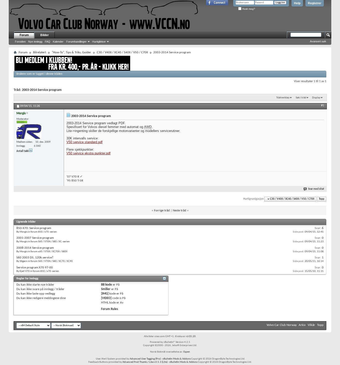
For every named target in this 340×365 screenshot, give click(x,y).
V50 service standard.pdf (84, 142)
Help (297, 3)
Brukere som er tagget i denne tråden (39, 73)
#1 (322, 105)
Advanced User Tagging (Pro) (145, 359)
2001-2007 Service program (35, 238)
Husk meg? (248, 8)
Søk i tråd (301, 97)
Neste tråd (179, 210)
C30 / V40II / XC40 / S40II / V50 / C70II (122, 52)
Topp (321, 199)
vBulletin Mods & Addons (177, 359)
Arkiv (302, 325)
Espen (186, 352)
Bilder (44, 35)
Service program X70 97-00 (34, 267)
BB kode (106, 284)
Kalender (58, 41)
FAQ (47, 41)
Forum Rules (109, 309)
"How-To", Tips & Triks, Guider (71, 52)
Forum (24, 35)
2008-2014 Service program (35, 247)
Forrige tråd (162, 210)
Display (316, 97)
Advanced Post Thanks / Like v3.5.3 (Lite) (145, 362)
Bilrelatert (39, 52)
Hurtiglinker (99, 41)
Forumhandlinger (76, 41)
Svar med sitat (316, 189)
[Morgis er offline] (28, 131)
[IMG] (105, 293)
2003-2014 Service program (41, 90)
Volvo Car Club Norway (282, 325)
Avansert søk (318, 41)
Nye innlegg (35, 41)
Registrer (314, 3)
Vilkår (311, 325)
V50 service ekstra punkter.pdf (88, 153)
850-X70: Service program (33, 228)
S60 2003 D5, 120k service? (34, 257)
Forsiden (20, 41)
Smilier (106, 289)
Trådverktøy (282, 97)
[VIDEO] (106, 298)
